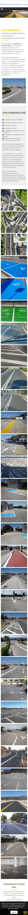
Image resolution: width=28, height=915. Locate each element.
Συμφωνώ (14, 912)
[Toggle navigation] (2, 8)
